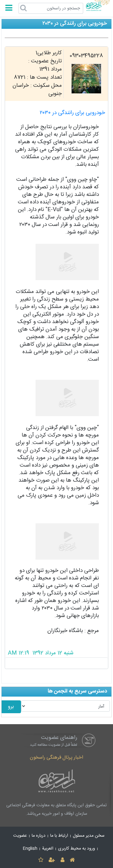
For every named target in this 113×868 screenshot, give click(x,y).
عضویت (20, 835)
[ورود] (62, 860)
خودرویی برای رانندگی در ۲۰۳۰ (72, 113)
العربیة (47, 848)
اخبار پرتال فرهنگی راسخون (56, 757)
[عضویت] (52, 860)
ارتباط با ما (59, 835)
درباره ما (39, 835)
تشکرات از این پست (57, 663)
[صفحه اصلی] (72, 860)
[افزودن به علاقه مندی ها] (40, 860)
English (30, 848)
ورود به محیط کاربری (76, 848)
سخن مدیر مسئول (89, 835)
